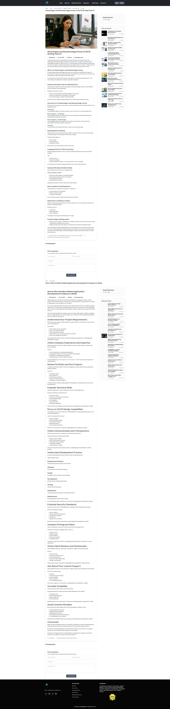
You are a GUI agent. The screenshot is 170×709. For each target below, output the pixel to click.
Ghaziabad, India (79, 297)
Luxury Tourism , (75, 235)
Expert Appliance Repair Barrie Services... (114, 304)
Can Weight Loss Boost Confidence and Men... (114, 350)
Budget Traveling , (66, 235)
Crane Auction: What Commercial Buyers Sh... (114, 53)
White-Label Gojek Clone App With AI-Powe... (115, 314)
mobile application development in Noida (67, 638)
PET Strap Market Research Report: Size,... (115, 89)
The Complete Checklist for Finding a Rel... (115, 335)
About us (74, 685)
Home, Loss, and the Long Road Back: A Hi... (114, 104)
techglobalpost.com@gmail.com (54, 690)
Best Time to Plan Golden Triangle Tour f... (114, 376)
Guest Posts (95, 3)
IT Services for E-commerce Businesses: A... (115, 360)
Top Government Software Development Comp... (115, 94)
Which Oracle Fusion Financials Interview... (113, 63)
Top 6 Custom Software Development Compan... (114, 58)
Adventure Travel (58, 8)
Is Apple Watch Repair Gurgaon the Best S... (113, 355)
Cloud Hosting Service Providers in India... (114, 319)
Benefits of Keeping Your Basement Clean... (114, 43)
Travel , (50, 235)
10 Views (70, 297)
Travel (51, 8)
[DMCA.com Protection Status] (112, 697)
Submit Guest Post (76, 3)
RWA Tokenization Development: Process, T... (115, 79)
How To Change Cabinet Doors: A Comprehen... (114, 325)
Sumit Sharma (52, 297)
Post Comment (71, 275)
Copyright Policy (76, 690)
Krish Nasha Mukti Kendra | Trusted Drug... (115, 74)
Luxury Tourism (76, 8)
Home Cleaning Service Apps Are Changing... (115, 370)
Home (61, 3)
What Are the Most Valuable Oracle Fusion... (115, 48)
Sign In (117, 3)
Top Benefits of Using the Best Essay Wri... (114, 32)
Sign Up (122, 3)
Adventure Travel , (57, 235)
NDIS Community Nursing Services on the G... (114, 340)
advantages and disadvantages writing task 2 (58, 237)
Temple (82, 8)
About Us (67, 3)
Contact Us (103, 3)
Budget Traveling (67, 8)
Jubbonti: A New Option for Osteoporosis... (115, 68)
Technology (52, 281)
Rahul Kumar (52, 57)
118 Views (69, 57)
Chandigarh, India (79, 57)
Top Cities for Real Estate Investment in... (114, 330)
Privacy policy (75, 697)
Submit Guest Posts (77, 694)
